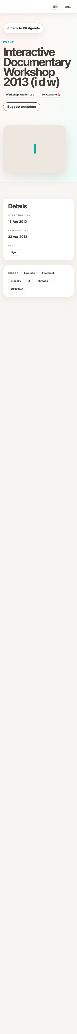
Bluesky (16, 280)
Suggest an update (21, 107)
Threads (42, 280)
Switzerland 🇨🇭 (51, 94)
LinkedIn (29, 273)
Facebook (48, 273)
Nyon (14, 252)
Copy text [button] (17, 288)
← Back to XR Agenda (23, 28)
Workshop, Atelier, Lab (20, 94)
